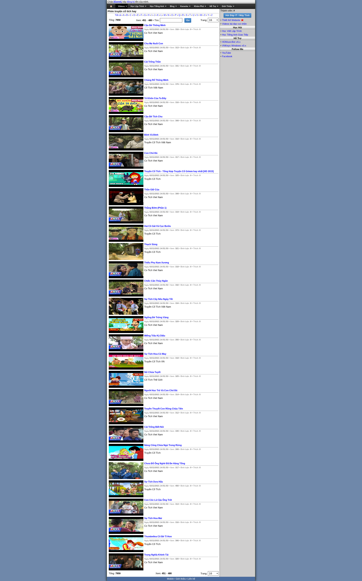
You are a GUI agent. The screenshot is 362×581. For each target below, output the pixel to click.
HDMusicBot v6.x (231, 42)
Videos (121, 6)
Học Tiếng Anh (157, 6)
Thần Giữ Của (151, 189)
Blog (172, 6)
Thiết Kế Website (231, 20)
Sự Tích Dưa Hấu (153, 482)
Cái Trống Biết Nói (154, 427)
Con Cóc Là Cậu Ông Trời (158, 500)
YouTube (226, 53)
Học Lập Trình (137, 6)
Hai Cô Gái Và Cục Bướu (157, 226)
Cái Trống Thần (152, 62)
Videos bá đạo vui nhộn (234, 24)
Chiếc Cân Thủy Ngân (156, 281)
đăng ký (131, 2)
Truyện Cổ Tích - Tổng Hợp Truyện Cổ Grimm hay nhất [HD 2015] (179, 171)
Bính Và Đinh (151, 135)
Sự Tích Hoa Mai (153, 518)
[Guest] (117, 2)
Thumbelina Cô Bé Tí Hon (158, 536)
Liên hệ (191, 579)
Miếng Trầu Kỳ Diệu (154, 335)
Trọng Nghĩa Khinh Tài (156, 555)
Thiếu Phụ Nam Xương (156, 262)
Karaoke (184, 6)
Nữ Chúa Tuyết (152, 372)
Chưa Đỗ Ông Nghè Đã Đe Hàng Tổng (164, 463)
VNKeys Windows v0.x (234, 45)
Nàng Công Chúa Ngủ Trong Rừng (163, 445)
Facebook (227, 56)
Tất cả (118, 15)
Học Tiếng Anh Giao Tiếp (235, 34)
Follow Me (237, 49)
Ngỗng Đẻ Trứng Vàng (156, 317)
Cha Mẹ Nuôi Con (153, 43)
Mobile (170, 579)
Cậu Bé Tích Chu (153, 116)
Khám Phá (199, 6)
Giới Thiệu (227, 6)
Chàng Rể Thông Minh (156, 80)
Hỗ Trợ (213, 6)
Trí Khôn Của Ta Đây (155, 98)
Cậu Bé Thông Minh (155, 25)
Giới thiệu (181, 579)
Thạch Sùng (150, 244)
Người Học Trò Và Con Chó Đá (160, 390)
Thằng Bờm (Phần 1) (155, 208)
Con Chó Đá (150, 153)
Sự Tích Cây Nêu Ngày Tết (158, 299)
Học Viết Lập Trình (232, 31)
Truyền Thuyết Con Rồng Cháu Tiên (163, 408)
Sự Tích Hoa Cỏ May (155, 354)
